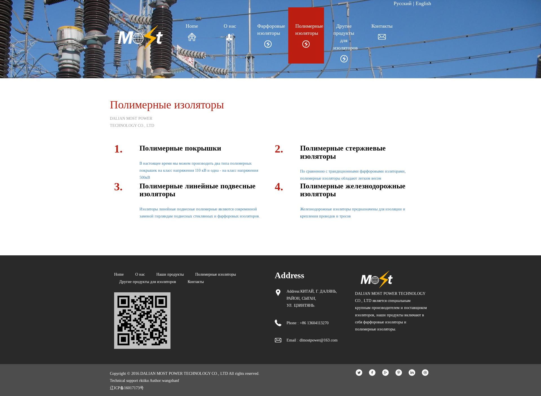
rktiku (144, 380)
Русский (403, 3)
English (423, 3)
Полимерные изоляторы (306, 29)
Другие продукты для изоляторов (343, 37)
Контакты (382, 26)
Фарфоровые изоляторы (268, 29)
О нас (230, 26)
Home (192, 26)
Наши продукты (170, 274)
